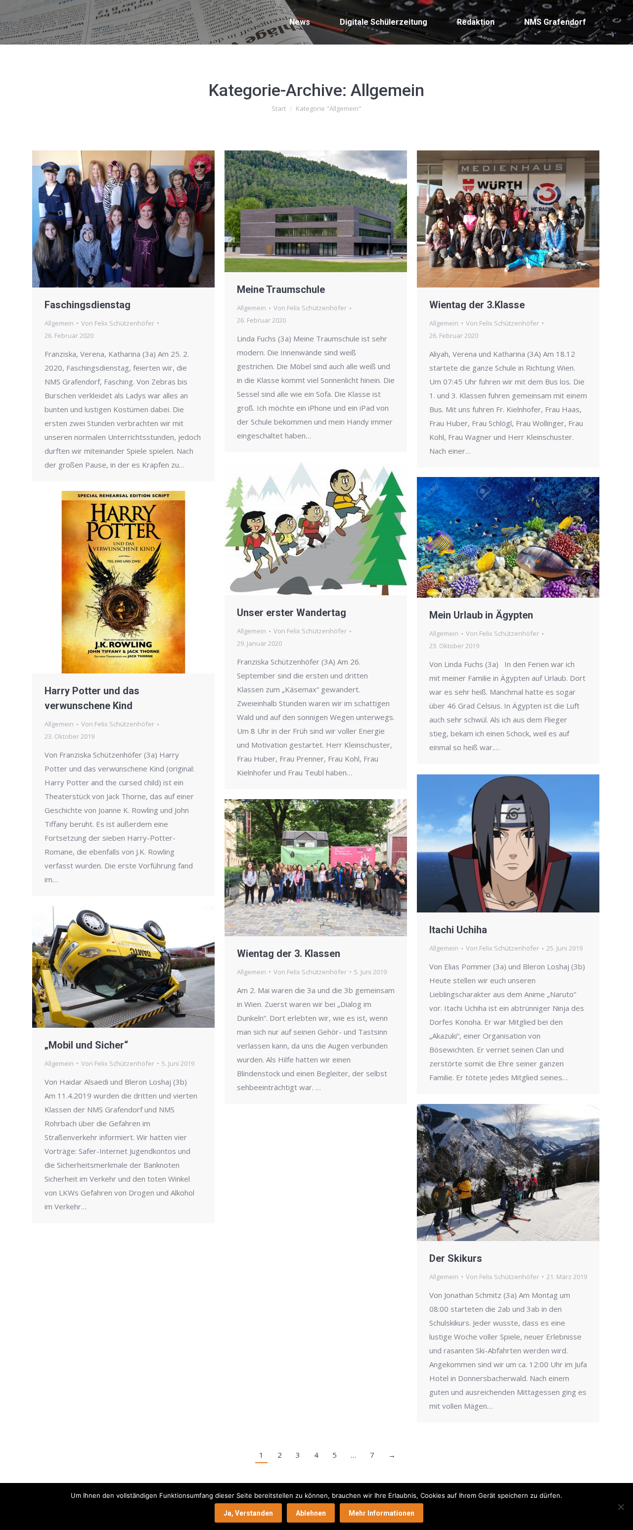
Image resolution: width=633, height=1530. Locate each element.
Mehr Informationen (381, 1513)
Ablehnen (311, 1513)
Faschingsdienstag (88, 305)
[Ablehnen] (621, 1507)
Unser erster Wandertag (291, 613)
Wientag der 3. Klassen (288, 953)
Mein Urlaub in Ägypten (481, 615)
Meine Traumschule (281, 289)
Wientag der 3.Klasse (477, 305)
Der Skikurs (455, 1258)
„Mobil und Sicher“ (86, 1045)
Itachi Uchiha (458, 930)
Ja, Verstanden (248, 1513)
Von (117, 323)
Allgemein (59, 323)
